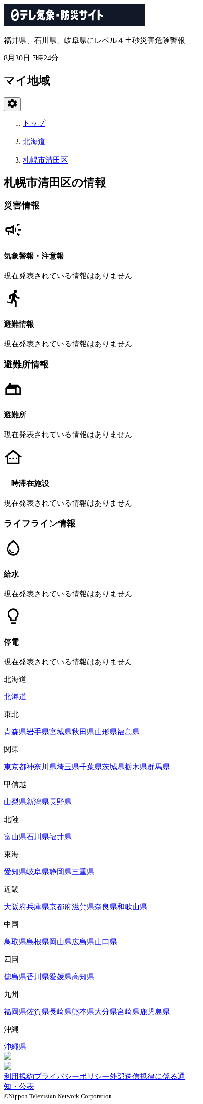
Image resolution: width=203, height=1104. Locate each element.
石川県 (37, 837)
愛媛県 (60, 977)
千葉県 (90, 767)
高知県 (83, 977)
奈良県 (105, 907)
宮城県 (60, 732)
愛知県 (15, 872)
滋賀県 (83, 907)
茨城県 (113, 767)
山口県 (105, 942)
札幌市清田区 (45, 160)
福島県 (128, 732)
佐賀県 (37, 1012)
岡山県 (60, 942)
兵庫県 (37, 907)
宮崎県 (128, 1012)
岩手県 (37, 732)
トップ (34, 123)
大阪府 (15, 907)
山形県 (105, 732)
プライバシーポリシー (72, 1076)
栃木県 (136, 767)
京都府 (60, 907)
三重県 (83, 872)
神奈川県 (41, 767)
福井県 (60, 837)
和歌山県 (132, 907)
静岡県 (60, 872)
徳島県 (15, 977)
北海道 (34, 142)
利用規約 (19, 1076)
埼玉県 (68, 767)
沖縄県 (15, 1047)
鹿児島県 (155, 1012)
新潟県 (37, 802)
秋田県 (83, 732)
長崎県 (60, 1012)
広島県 (83, 942)
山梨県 (15, 802)
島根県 (37, 942)
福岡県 (15, 1012)
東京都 (15, 767)
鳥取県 (15, 942)
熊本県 (83, 1012)
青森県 (15, 732)
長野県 (60, 802)
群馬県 (158, 767)
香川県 (37, 977)
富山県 (15, 837)
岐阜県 (37, 872)
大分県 (105, 1012)
